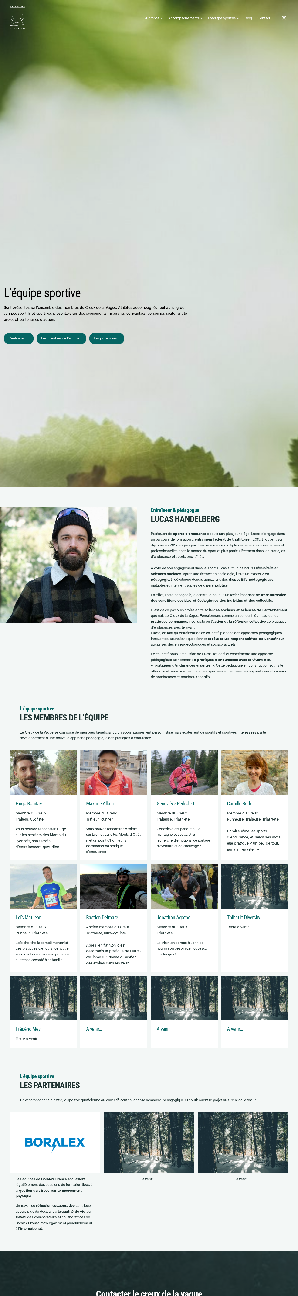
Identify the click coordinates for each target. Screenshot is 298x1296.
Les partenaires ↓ (106, 338)
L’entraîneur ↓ (19, 338)
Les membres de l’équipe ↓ (61, 338)
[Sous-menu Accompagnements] (201, 18)
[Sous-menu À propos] (161, 18)
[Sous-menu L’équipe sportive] (238, 18)
